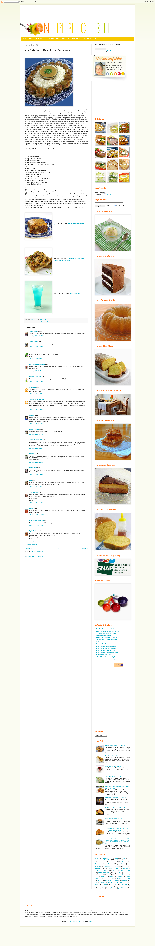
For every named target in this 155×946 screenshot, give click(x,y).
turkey (112, 886)
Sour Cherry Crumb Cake (112, 756)
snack (105, 884)
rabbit (106, 878)
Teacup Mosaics (34, 492)
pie (117, 875)
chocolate (98, 864)
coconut (36, 321)
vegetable (127, 886)
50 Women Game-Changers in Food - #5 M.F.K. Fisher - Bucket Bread (116, 829)
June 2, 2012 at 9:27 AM (36, 423)
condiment (122, 864)
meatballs (74, 321)
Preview (97, 51)
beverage (98, 860)
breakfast (107, 860)
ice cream (98, 870)
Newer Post (28, 548)
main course (68, 321)
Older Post (85, 548)
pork (103, 876)
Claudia (31, 415)
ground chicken (54, 321)
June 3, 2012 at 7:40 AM (36, 502)
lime (129, 870)
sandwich (108, 880)
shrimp (110, 882)
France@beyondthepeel (36, 520)
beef (124, 858)
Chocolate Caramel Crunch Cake (114, 818)
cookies (97, 866)
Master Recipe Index (35, 39)
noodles (100, 875)
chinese (124, 862)
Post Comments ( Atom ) (39, 551)
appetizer (105, 858)
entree (118, 868)
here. (116, 71)
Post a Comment (32, 544)
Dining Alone (33, 468)
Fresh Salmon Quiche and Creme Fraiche (117, 808)
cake (117, 860)
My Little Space (34, 531)
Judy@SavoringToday (36, 439)
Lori (30, 480)
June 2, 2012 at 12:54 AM (36, 336)
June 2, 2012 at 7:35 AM (36, 381)
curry (116, 866)
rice (112, 878)
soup (115, 884)
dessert (98, 868)
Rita (30, 352)
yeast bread (122, 888)
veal (119, 886)
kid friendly (62, 321)
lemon (121, 870)
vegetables (102, 888)
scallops (103, 882)
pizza (96, 876)
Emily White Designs (74, 921)
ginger (47, 321)
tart (105, 886)
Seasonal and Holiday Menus (71, 39)
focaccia (125, 868)
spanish (124, 884)
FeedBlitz (110, 51)
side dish (120, 882)
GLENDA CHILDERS (35, 376)
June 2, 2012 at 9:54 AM (36, 434)
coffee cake (110, 864)
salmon (128, 878)
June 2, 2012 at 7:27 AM (36, 371)
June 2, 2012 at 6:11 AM (36, 358)
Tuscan (97, 858)
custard (124, 866)
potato (111, 876)
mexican (128, 873)
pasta (109, 875)
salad (119, 878)
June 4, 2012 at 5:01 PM (36, 525)
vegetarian (111, 888)
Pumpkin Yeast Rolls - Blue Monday (115, 745)
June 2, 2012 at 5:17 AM (36, 346)
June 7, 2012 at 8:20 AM (36, 541)
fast (44, 321)
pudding (120, 876)
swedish (97, 886)
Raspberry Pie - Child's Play (113, 766)
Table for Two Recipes (52, 39)
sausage (124, 880)
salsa (100, 880)
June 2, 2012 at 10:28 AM (36, 448)
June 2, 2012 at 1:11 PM (36, 474)
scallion (96, 882)
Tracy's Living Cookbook (36, 399)
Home (24, 39)
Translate (108, 194)
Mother (31, 508)
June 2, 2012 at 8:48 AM (36, 409)
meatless (119, 873)
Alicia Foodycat (34, 341)
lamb (113, 870)
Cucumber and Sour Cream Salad (114, 776)
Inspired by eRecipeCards (37, 364)
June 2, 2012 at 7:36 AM (36, 393)
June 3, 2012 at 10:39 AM (36, 514)
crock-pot (108, 866)
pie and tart (125, 874)
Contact (97, 39)
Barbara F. (32, 453)
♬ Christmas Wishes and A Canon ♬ (115, 798)
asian (116, 858)
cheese (101, 862)
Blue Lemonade (74, 293)
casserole (127, 860)
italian (106, 870)
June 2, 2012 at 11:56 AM (36, 462)
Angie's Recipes (34, 429)
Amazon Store (87, 39)
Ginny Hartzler (33, 331)
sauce (116, 880)
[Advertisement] (77, 11)
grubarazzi (32, 387)
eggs (110, 868)
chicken (31, 321)
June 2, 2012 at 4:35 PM (36, 486)
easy (40, 321)
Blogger (90, 921)
